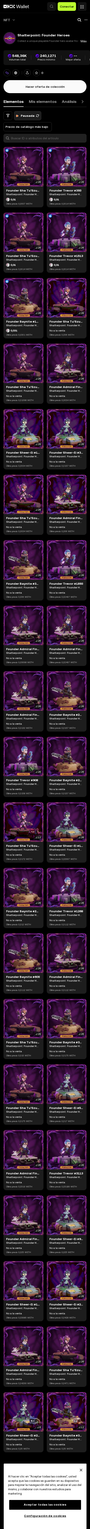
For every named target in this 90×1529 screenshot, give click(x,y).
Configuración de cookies (45, 1516)
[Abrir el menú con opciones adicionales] (82, 5)
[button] (51, 6)
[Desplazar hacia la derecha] (83, 102)
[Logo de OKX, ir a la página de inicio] (16, 6)
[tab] (43, 102)
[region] (45, 1496)
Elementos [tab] (13, 101)
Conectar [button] (67, 6)
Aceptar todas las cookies (45, 1504)
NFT (6, 20)
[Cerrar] (81, 1470)
